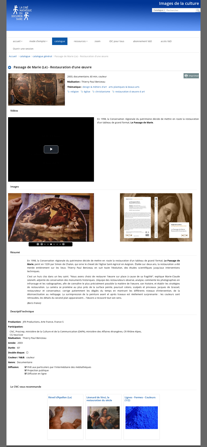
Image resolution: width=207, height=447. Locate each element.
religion (75, 91)
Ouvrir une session (23, 48)
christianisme (102, 91)
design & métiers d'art (95, 86)
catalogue (25, 56)
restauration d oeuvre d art (130, 91)
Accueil (13, 56)
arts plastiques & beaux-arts (124, 86)
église (87, 91)
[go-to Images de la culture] (103, 15)
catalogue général (42, 56)
